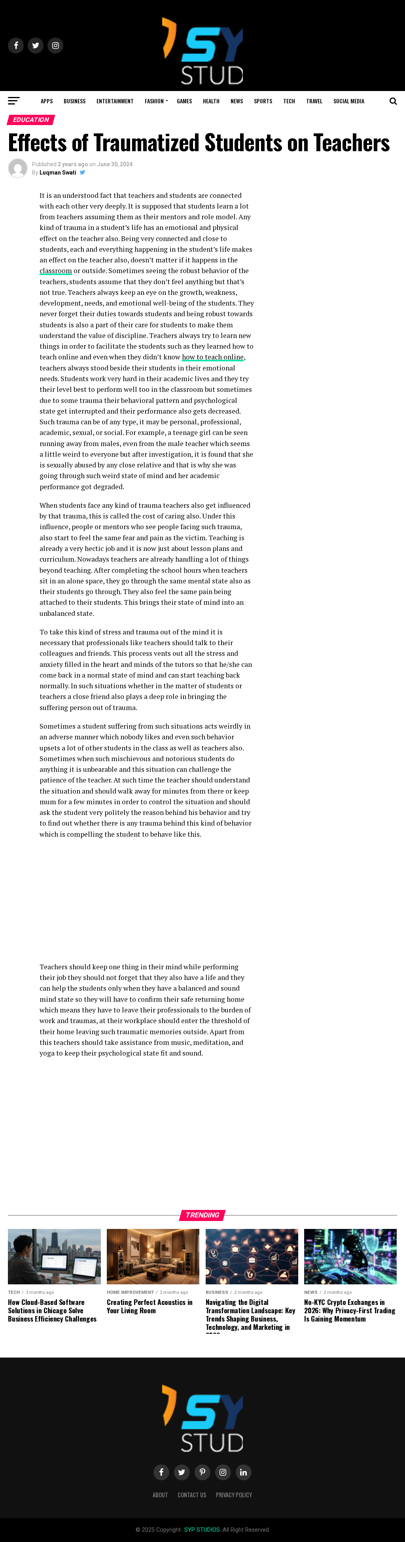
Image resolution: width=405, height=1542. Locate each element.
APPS (47, 101)
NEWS (237, 101)
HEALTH (211, 101)
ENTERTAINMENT (115, 101)
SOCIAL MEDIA (348, 101)
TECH (289, 101)
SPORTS (263, 101)
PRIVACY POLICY (234, 1495)
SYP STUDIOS (202, 1530)
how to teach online (213, 356)
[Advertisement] (147, 902)
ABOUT (160, 1495)
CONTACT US (192, 1495)
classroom (56, 270)
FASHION (154, 101)
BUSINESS (74, 101)
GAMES (184, 101)
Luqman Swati (58, 172)
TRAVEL (314, 101)
